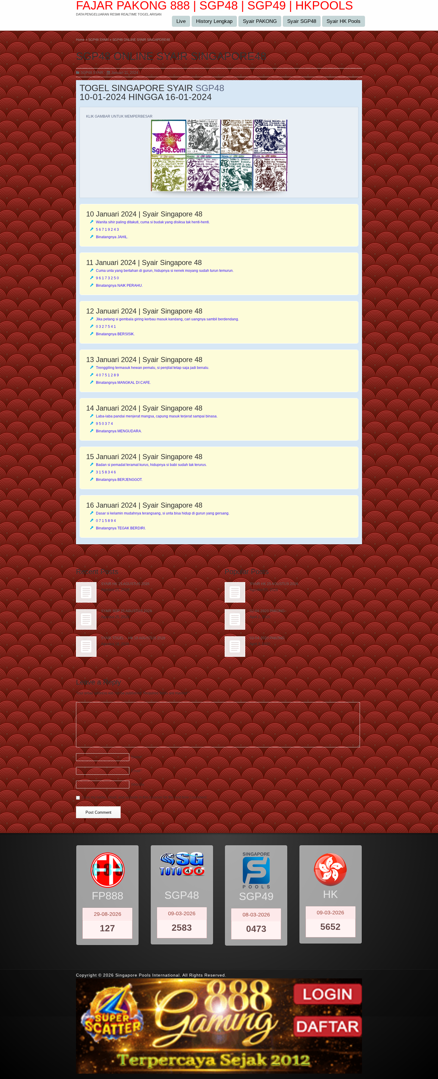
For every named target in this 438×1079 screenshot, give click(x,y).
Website (137, 784)
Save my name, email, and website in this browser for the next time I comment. (144, 797)
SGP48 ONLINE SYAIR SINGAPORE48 (171, 56)
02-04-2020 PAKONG (267, 611)
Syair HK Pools (344, 21)
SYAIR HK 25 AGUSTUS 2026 (125, 584)
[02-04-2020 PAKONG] (235, 619)
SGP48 (209, 88)
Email (136, 771)
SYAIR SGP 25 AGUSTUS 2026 (126, 611)
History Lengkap (214, 21)
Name (136, 757)
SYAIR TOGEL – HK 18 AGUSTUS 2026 (133, 638)
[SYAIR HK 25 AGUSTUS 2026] (86, 592)
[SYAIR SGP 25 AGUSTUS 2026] (86, 619)
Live (181, 21)
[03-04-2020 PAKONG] (235, 646)
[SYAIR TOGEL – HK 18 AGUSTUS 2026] (86, 646)
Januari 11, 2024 (124, 73)
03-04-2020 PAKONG (267, 638)
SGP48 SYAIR (91, 73)
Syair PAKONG (260, 21)
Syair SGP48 (301, 21)
